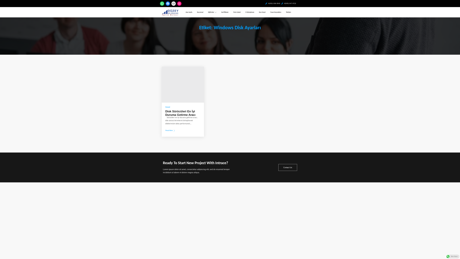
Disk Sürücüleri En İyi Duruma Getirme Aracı (180, 113)
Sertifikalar (225, 12)
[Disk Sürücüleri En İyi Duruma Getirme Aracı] (183, 85)
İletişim (288, 12)
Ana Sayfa (189, 12)
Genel (167, 107)
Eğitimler (211, 12)
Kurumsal (200, 12)
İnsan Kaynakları (275, 12)
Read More (169, 131)
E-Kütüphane (250, 12)
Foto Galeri (237, 12)
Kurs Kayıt (262, 12)
